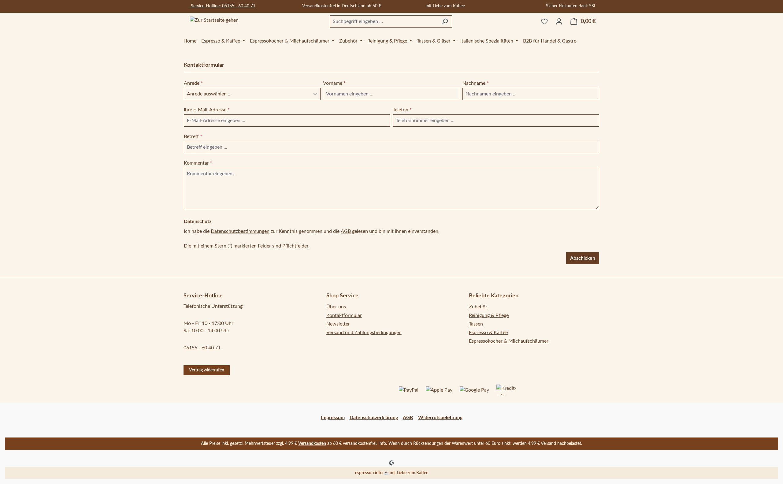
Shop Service (342, 296)
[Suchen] (445, 21)
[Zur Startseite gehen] (214, 20)
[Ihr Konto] (559, 21)
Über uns (336, 306)
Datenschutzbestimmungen (240, 231)
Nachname (475, 83)
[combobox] (384, 21)
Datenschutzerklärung (374, 417)
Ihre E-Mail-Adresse (207, 109)
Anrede (193, 83)
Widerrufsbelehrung (440, 417)
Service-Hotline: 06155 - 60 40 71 (221, 6)
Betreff (193, 136)
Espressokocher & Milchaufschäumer (508, 341)
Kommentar (198, 163)
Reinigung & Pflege (489, 315)
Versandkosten (312, 443)
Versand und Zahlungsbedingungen (364, 332)
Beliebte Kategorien (493, 296)
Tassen (476, 324)
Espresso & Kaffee (488, 332)
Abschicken (582, 258)
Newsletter (338, 324)
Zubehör (478, 306)
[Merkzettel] (544, 21)
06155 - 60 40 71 (202, 347)
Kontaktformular (344, 315)
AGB (346, 231)
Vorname (334, 83)
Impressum (333, 417)
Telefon (402, 109)
